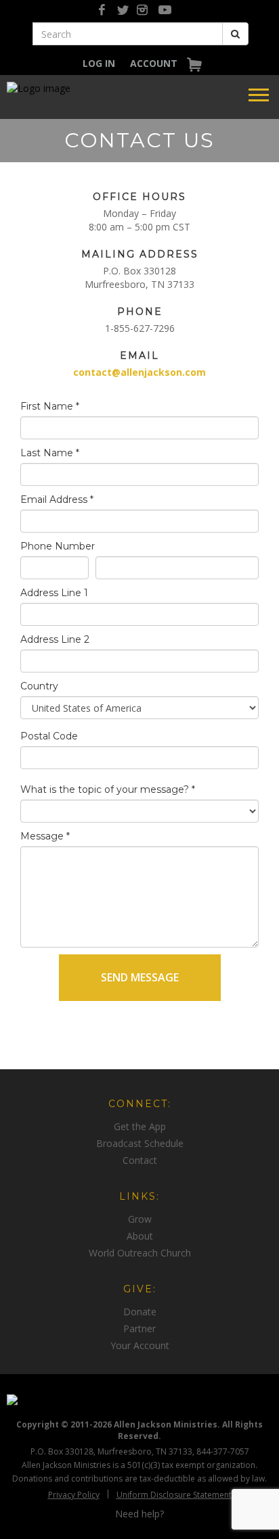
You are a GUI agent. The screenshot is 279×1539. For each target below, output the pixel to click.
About (140, 1235)
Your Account (139, 1345)
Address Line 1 (54, 593)
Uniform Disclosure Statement (174, 1494)
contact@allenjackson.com (139, 372)
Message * (45, 836)
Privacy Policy (74, 1494)
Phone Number (57, 546)
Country (39, 686)
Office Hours (139, 197)
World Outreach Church (140, 1252)
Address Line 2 (54, 639)
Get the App (140, 1126)
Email (139, 355)
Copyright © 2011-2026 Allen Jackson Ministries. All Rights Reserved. (139, 1430)
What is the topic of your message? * (107, 789)
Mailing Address (139, 254)
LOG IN (99, 63)
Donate (139, 1311)
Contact (140, 1160)
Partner (139, 1328)
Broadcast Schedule (140, 1143)
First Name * (49, 406)
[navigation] (99, 63)
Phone (140, 312)
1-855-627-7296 (140, 328)
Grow (140, 1219)
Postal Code (49, 736)
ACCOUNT (153, 63)
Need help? (139, 1513)
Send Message (140, 977)
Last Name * (49, 453)
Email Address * (56, 499)
